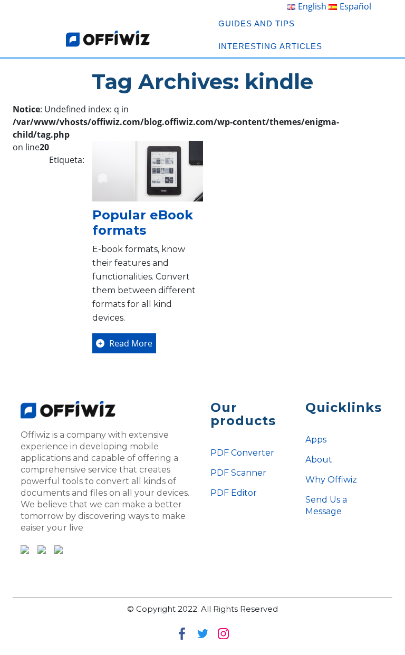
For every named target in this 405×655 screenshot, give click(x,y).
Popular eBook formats (142, 222)
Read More (129, 343)
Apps (315, 440)
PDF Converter (242, 453)
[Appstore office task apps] (38, 548)
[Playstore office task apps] (25, 548)
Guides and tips (256, 23)
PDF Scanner (238, 473)
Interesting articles (270, 46)
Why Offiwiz (331, 480)
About (318, 460)
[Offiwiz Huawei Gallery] (55, 548)
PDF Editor (233, 493)
